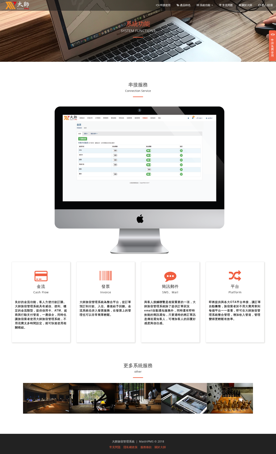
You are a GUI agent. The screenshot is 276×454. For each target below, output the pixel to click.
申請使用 (165, 5)
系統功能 (205, 5)
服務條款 (146, 447)
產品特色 (185, 5)
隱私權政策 (130, 447)
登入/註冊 (267, 5)
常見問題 (227, 5)
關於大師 (246, 5)
